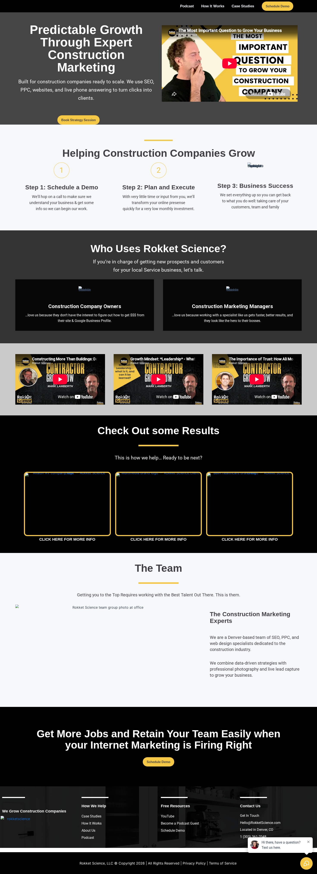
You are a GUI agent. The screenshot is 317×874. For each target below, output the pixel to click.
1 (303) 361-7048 (253, 837)
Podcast (88, 837)
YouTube (167, 816)
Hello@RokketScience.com (260, 823)
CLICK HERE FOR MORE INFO (67, 539)
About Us (88, 830)
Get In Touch (249, 816)
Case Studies (91, 816)
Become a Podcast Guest (180, 823)
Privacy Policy (194, 863)
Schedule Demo (173, 830)
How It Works (92, 823)
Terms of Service (223, 863)
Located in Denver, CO (256, 830)
